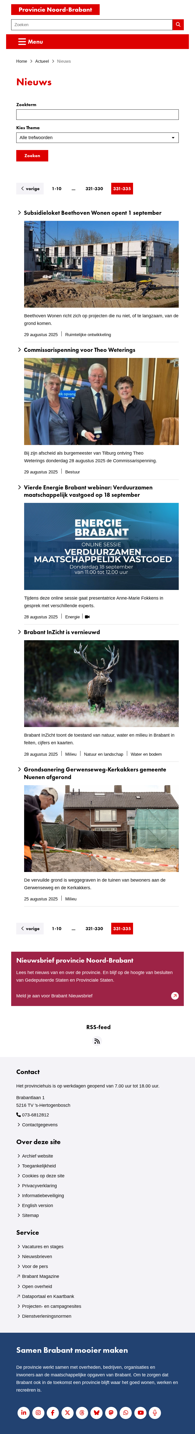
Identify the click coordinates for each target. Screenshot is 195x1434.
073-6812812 (35, 1114)
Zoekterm (26, 104)
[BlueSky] (96, 1413)
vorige (35, 188)
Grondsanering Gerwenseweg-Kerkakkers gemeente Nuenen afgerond (95, 773)
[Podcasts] (155, 1413)
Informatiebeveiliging (43, 1195)
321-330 (94, 188)
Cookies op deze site (43, 1175)
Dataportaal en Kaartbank (48, 1296)
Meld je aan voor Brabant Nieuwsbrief (62, 996)
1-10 (56, 188)
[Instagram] (38, 1413)
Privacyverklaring (39, 1185)
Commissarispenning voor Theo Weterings (79, 350)
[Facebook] (53, 1413)
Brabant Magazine (40, 1276)
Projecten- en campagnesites (51, 1306)
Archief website (37, 1156)
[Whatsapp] (126, 1413)
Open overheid (37, 1286)
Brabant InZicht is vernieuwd (62, 632)
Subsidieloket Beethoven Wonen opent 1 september (92, 213)
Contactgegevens (40, 1124)
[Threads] (82, 1413)
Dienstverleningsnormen (46, 1316)
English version (37, 1205)
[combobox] (92, 24)
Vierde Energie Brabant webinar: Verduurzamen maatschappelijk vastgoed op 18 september (88, 491)
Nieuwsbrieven (37, 1256)
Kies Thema (28, 127)
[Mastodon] (111, 1413)
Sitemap (30, 1215)
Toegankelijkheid (39, 1165)
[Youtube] (140, 1413)
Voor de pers (35, 1266)
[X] (67, 1413)
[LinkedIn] (24, 1413)
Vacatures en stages (42, 1246)
